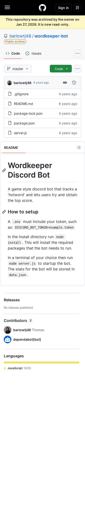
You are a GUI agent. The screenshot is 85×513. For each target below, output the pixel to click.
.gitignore (21, 94)
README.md (23, 104)
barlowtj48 (20, 35)
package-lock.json (28, 113)
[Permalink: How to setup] (4, 211)
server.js (20, 133)
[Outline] (79, 147)
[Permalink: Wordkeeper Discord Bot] (4, 170)
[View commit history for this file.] (74, 82)
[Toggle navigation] (7, 7)
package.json (24, 123)
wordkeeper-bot (51, 35)
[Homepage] (42, 7)
